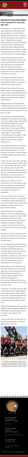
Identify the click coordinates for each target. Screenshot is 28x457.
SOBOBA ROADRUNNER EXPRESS (14, 435)
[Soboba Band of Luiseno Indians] (4, 7)
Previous (2, 352)
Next (25, 352)
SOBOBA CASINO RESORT (12, 446)
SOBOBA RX (8, 447)
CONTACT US (8, 424)
